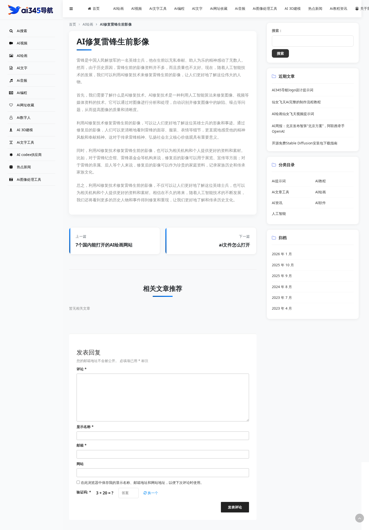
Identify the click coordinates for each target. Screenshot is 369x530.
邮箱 (82, 445)
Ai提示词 (279, 181)
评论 (82, 369)
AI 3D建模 (293, 8)
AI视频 (136, 8)
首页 (72, 24)
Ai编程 (179, 8)
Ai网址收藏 (218, 8)
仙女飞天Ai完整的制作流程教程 (296, 102)
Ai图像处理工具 (265, 8)
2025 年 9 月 (282, 275)
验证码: (84, 492)
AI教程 (320, 181)
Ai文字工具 (158, 8)
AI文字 (197, 8)
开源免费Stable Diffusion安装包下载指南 (304, 143)
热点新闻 (315, 8)
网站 (80, 463)
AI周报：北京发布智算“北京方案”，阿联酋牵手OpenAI (308, 128)
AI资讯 (277, 202)
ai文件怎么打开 (234, 245)
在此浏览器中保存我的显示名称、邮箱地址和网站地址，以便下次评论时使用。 (142, 482)
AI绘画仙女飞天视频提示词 (293, 113)
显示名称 (85, 426)
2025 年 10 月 (283, 264)
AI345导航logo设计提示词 (292, 89)
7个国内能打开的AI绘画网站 (104, 245)
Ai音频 (240, 8)
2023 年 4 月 (282, 308)
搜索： (277, 30)
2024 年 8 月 (282, 286)
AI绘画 (118, 8)
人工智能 (279, 213)
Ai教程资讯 (338, 8)
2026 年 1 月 (282, 253)
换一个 (152, 492)
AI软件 (320, 202)
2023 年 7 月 (282, 297)
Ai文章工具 (280, 192)
